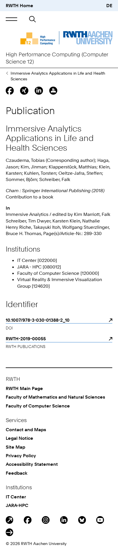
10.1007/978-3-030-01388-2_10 (38, 320)
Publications (7, 73)
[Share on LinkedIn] (39, 91)
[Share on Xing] (24, 91)
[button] (11, 19)
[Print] (53, 91)
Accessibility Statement (32, 464)
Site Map (15, 447)
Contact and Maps (26, 429)
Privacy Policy (21, 455)
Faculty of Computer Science (38, 406)
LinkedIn (64, 520)
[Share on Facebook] (10, 91)
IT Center (16, 497)
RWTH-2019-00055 (26, 338)
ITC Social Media (9, 532)
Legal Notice (19, 438)
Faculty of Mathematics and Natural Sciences (55, 397)
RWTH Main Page (24, 388)
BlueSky (82, 520)
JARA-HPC (17, 505)
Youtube (100, 520)
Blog (9, 520)
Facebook (28, 520)
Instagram (46, 520)
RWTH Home (19, 5)
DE (109, 5)
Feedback (16, 473)
